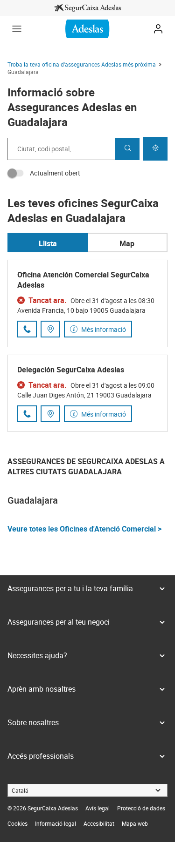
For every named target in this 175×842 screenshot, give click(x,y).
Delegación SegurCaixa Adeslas (70, 369)
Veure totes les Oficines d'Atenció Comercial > (84, 529)
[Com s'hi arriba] (50, 329)
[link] (87, 8)
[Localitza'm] (155, 149)
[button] (16, 29)
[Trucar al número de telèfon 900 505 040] (27, 413)
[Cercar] (127, 149)
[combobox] (61, 149)
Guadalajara (32, 500)
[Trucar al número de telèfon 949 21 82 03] (27, 329)
